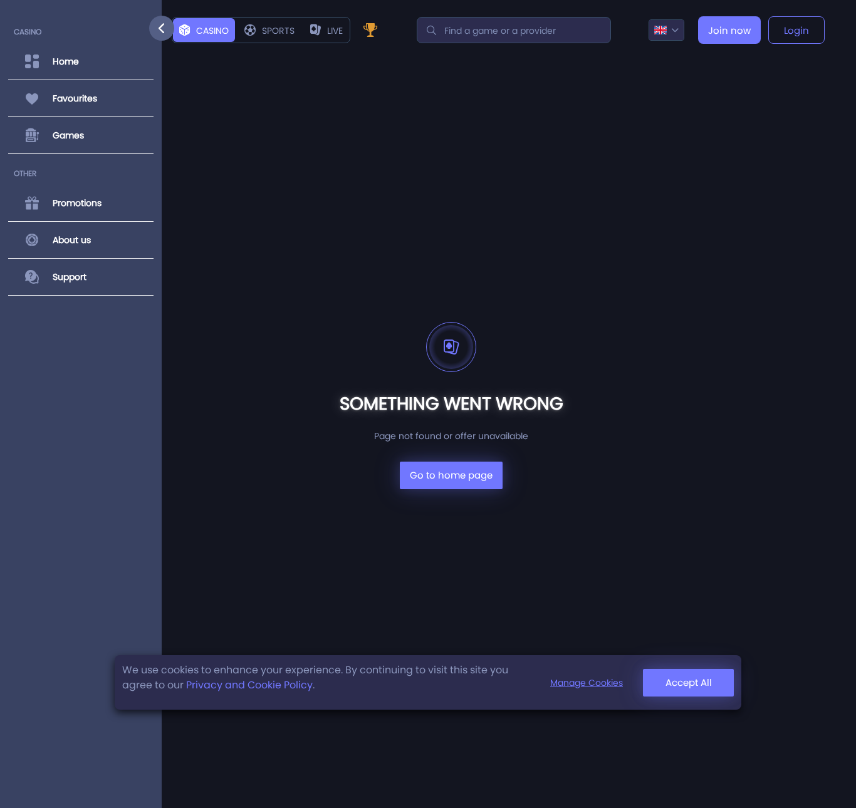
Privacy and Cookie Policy (249, 685)
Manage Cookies (586, 682)
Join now (729, 30)
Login (796, 30)
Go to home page (451, 475)
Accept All (688, 682)
